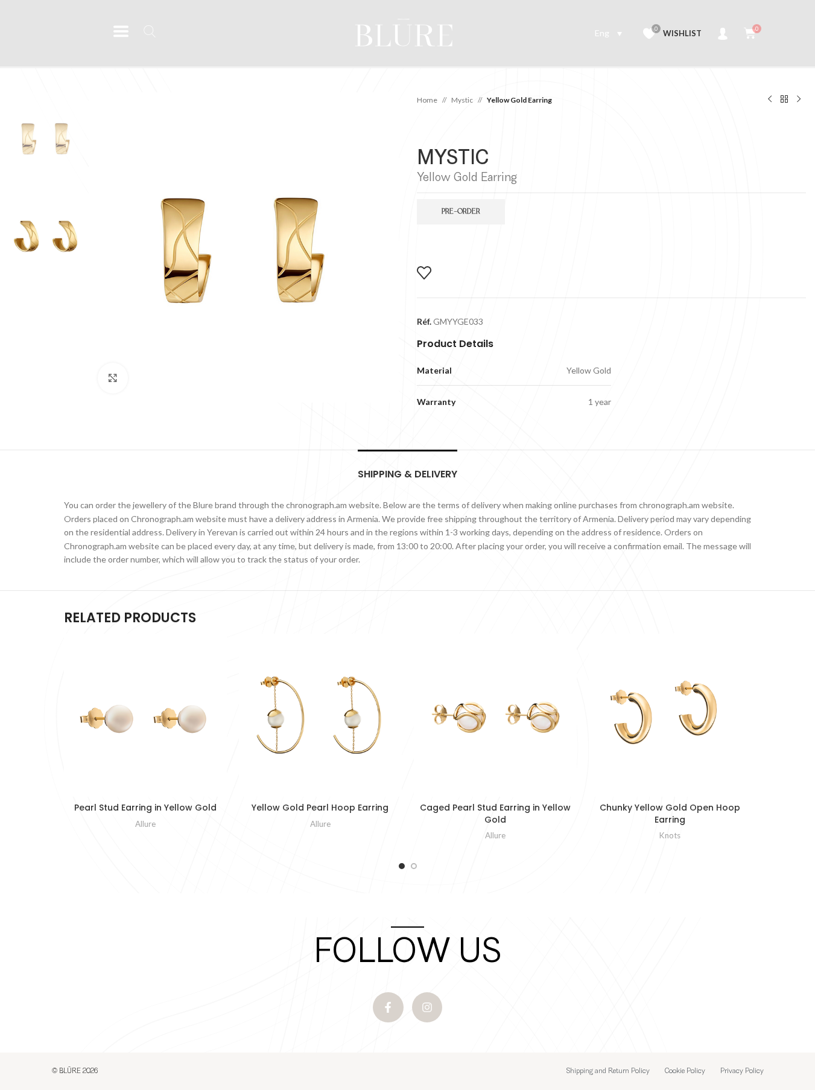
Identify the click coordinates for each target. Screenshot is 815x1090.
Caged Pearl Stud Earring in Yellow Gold (495, 814)
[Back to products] (784, 99)
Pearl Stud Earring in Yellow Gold (145, 808)
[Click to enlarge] (113, 378)
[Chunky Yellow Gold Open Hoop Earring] (670, 715)
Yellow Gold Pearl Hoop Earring (320, 808)
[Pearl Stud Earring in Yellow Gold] (145, 715)
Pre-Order (461, 211)
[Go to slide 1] (402, 866)
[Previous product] (770, 99)
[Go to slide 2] (414, 866)
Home (427, 99)
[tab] (407, 468)
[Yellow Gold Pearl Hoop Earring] (320, 715)
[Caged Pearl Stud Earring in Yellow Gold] (495, 715)
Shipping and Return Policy (608, 1071)
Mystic (462, 99)
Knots (669, 835)
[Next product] (798, 99)
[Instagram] (427, 1007)
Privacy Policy (742, 1071)
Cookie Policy (685, 1071)
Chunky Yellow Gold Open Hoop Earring (670, 814)
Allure (145, 824)
